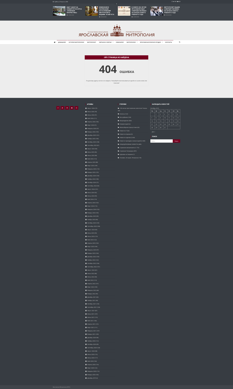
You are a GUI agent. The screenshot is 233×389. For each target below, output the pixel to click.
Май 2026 (90, 118)
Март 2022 (90, 287)
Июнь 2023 (90, 236)
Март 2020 (90, 368)
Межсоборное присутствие (128, 127)
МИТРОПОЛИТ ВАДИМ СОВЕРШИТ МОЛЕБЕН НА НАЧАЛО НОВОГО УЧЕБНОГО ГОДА (172, 9)
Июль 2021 (90, 314)
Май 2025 (90, 159)
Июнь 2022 (90, 277)
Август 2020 (91, 351)
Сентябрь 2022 (92, 267)
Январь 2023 (91, 253)
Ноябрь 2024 (91, 179)
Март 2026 (90, 125)
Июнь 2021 (90, 317)
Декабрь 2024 (91, 176)
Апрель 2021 (91, 324)
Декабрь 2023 (91, 216)
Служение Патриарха (126, 151)
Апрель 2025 (91, 162)
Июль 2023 (90, 233)
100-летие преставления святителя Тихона (133, 108)
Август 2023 (91, 230)
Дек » (153, 132)
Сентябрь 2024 (92, 186)
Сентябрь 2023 (92, 226)
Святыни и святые (105, 42)
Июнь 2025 (90, 155)
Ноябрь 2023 (91, 219)
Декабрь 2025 (91, 135)
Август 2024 (91, 189)
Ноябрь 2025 (91, 138)
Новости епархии (125, 134)
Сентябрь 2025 (92, 145)
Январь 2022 (91, 294)
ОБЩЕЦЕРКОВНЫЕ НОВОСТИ (129, 144)
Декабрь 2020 (91, 337)
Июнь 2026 (90, 115)
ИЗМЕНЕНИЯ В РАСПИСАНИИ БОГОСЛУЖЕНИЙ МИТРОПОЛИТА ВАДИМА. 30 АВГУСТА (106, 10)
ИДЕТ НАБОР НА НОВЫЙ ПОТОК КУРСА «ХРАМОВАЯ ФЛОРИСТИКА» (74, 9)
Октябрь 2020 (91, 344)
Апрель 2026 (91, 122)
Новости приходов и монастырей (130, 141)
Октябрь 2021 (91, 304)
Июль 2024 (90, 192)
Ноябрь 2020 (91, 341)
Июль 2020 (90, 354)
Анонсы (122, 114)
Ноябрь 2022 (91, 260)
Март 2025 (90, 165)
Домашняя (62, 42)
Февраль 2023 (91, 250)
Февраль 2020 (91, 371)
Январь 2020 (91, 375)
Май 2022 (90, 280)
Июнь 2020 (90, 358)
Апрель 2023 (91, 243)
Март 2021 (90, 327)
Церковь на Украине (126, 154)
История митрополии (76, 42)
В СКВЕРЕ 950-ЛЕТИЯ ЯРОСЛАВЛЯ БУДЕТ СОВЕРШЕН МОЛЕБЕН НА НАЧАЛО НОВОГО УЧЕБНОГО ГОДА (139, 10)
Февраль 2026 (91, 128)
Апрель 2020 (91, 364)
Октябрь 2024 (91, 182)
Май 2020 (90, 361)
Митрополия (131, 42)
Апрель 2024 (91, 203)
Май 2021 (90, 321)
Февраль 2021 (91, 331)
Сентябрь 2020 (92, 348)
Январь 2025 (91, 172)
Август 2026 (91, 108)
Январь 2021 (91, 334)
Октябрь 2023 (91, 223)
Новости (122, 131)
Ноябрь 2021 (91, 300)
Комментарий (124, 124)
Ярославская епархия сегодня (150, 42)
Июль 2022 (90, 273)
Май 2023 (90, 240)
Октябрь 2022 (91, 263)
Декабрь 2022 (91, 256)
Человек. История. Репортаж (129, 158)
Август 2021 (91, 310)
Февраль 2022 (91, 290)
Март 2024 (90, 206)
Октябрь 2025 (91, 142)
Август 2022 (91, 270)
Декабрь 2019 (91, 378)
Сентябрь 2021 (92, 307)
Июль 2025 (90, 152)
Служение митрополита (127, 147)
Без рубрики (124, 117)
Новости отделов (125, 137)
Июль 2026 (90, 111)
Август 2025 (91, 149)
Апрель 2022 (91, 283)
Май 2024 (90, 199)
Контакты (168, 42)
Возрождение (124, 120)
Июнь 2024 (90, 196)
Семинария (120, 42)
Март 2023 (90, 246)
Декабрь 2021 (91, 297)
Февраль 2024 (91, 209)
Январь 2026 (91, 132)
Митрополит (91, 42)
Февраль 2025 (91, 169)
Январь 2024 (91, 213)
